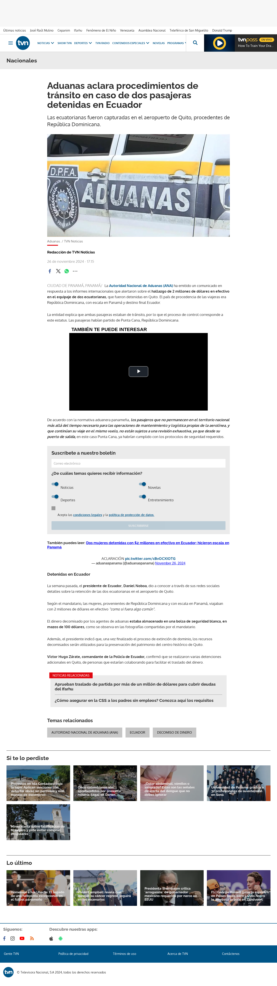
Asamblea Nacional (152, 30)
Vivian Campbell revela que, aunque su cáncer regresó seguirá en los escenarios (104, 896)
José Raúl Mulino (41, 30)
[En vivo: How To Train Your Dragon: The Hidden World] (219, 43)
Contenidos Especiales (128, 43)
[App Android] (61, 938)
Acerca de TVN (177, 954)
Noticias (43, 43)
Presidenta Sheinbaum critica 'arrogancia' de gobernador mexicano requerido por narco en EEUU (171, 894)
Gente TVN (11, 954)
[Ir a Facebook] (5, 938)
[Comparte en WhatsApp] (66, 271)
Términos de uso (124, 954)
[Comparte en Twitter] (58, 271)
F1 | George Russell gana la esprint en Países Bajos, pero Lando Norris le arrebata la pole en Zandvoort (238, 896)
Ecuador (137, 732)
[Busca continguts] (195, 43)
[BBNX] (8, 972)
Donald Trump (222, 30)
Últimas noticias (14, 30)
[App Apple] (52, 938)
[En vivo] (242, 38)
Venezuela (127, 30)
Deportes (81, 43)
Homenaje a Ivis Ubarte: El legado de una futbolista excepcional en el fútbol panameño (37, 896)
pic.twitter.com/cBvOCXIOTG (150, 558)
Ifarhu (78, 30)
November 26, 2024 (170, 563)
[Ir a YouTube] (23, 938)
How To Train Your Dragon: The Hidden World (256, 46)
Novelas (159, 43)
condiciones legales (87, 515)
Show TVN (65, 43)
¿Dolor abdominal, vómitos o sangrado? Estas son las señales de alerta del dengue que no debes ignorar (170, 789)
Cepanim (64, 30)
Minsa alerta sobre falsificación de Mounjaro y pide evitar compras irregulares (38, 830)
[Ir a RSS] (32, 938)
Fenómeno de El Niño (101, 30)
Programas (175, 43)
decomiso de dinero (174, 732)
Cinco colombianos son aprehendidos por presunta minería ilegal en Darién (99, 791)
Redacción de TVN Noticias (71, 252)
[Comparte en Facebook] (49, 271)
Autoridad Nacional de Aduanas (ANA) (141, 285)
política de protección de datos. (131, 515)
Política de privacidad (73, 954)
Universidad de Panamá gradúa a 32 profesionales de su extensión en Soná (237, 791)
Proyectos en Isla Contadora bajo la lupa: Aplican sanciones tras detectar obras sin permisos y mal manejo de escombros (37, 789)
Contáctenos (231, 954)
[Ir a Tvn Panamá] (23, 43)
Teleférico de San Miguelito (189, 30)
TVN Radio (102, 43)
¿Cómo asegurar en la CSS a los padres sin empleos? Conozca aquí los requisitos (134, 700)
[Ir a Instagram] (13, 938)
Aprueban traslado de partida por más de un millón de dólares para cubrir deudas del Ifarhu (135, 686)
